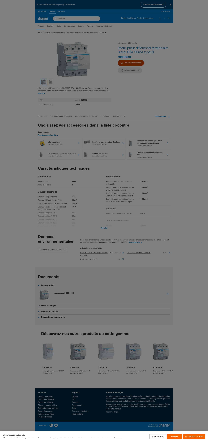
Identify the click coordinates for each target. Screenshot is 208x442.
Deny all (174, 436)
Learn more (118, 438)
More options (158, 436)
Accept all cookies (194, 436)
